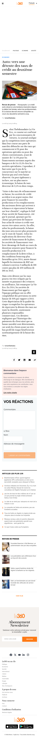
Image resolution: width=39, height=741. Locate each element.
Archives (4, 697)
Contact (4, 706)
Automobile (5, 678)
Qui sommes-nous (7, 692)
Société (33, 50)
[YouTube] (19, 654)
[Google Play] (26, 726)
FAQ (3, 703)
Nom (6, 435)
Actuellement (6, 50)
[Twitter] (15, 654)
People (4, 681)
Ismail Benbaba (10, 118)
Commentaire (10, 409)
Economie (25, 50)
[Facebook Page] (11, 654)
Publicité (4, 694)
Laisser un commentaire (19, 455)
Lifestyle (4, 683)
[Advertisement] (19, 27)
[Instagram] (28, 654)
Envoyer (29, 639)
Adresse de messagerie (14, 444)
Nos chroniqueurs (7, 686)
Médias (4, 676)
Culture (4, 674)
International (5, 671)
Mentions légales (7, 712)
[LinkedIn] (23, 654)
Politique (16, 50)
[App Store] (12, 726)
